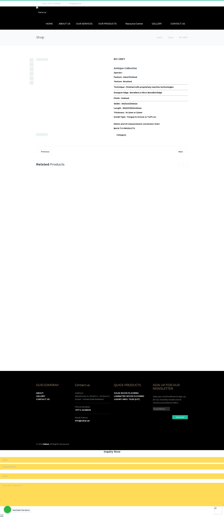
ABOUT (40, 393)
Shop (171, 37)
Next (180, 152)
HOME (49, 24)
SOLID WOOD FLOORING (126, 393)
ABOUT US (64, 24)
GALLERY (157, 24)
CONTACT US (178, 24)
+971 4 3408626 (83, 410)
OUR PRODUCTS (107, 24)
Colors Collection (135, 135)
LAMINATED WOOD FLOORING (129, 396)
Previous (45, 152)
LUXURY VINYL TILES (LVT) (127, 399)
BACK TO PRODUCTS (124, 128)
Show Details (98, 255)
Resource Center (134, 24)
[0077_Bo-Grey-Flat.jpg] (53, 59)
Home (160, 37)
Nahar (46, 444)
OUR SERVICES (84, 24)
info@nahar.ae (75, 3)
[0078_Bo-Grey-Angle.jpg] (56, 59)
